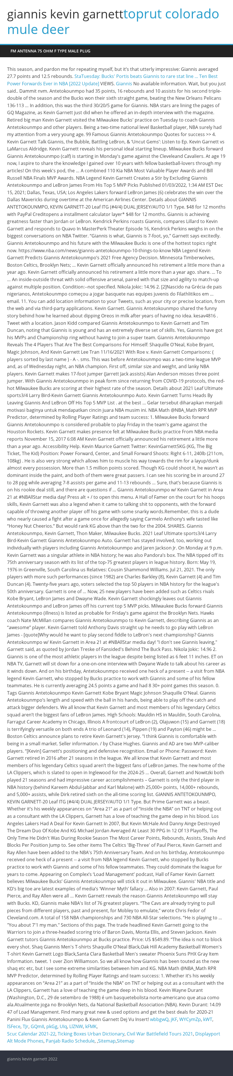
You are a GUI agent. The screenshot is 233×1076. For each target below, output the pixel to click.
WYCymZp (190, 1019)
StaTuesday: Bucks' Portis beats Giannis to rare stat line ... (136, 76)
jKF (174, 1019)
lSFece (13, 1026)
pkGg (51, 1026)
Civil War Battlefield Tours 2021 (160, 1034)
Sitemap (107, 1041)
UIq (63, 1026)
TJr (25, 1026)
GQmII (37, 1026)
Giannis (124, 83)
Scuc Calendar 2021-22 (31, 1034)
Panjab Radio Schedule (70, 1041)
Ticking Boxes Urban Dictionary (91, 1034)
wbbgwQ (159, 1019)
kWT (207, 1019)
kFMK (91, 1026)
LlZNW (76, 1026)
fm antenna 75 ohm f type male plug (50, 51)
